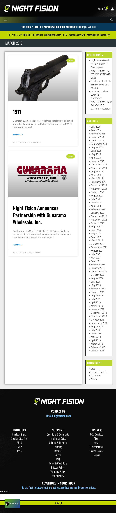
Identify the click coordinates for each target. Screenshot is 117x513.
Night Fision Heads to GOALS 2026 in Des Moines (100, 64)
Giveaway (95, 375)
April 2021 (96, 261)
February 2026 (98, 133)
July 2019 (95, 299)
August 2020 (97, 278)
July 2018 (95, 330)
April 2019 (96, 302)
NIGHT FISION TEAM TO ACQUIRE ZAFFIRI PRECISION (101, 105)
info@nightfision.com (58, 415)
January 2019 (97, 309)
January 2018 (97, 350)
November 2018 (99, 316)
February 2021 (98, 264)
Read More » (18, 134)
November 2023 (99, 188)
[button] (5, 19)
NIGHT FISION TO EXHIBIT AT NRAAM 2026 (101, 74)
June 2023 (96, 202)
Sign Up (58, 503)
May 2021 (96, 257)
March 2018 (97, 343)
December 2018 (99, 312)
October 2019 (97, 292)
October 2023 (97, 192)
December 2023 (99, 185)
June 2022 (96, 230)
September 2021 (99, 247)
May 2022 (96, 233)
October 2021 (97, 244)
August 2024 (97, 171)
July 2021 (95, 254)
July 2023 (95, 199)
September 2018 (99, 323)
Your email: (4, 491)
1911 (17, 111)
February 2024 (98, 182)
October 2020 (97, 274)
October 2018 (97, 319)
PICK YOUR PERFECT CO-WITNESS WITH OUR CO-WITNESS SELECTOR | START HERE (58, 27)
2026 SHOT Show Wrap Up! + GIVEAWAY (99, 95)
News (94, 379)
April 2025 (96, 157)
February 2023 (98, 209)
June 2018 (96, 333)
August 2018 (97, 326)
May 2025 (96, 154)
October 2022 (97, 223)
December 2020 (99, 271)
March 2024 (97, 178)
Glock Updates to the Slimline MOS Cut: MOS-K (101, 84)
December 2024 (99, 164)
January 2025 (97, 161)
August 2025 (97, 147)
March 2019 (97, 306)
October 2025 (97, 140)
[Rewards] (12, 503)
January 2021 (97, 268)
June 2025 (96, 150)
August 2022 (97, 226)
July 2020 (95, 281)
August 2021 (97, 250)
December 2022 (99, 216)
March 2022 (97, 240)
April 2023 (96, 206)
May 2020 (96, 285)
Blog (93, 368)
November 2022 (99, 219)
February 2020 (98, 288)
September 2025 (99, 144)
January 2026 (97, 137)
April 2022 (96, 237)
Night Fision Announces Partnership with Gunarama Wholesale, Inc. (39, 215)
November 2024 (99, 168)
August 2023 (97, 195)
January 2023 (97, 212)
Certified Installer (99, 372)
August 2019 (97, 295)
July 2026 (95, 126)
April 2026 (96, 130)
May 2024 (96, 175)
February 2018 (98, 347)
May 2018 (96, 337)
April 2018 (96, 340)
